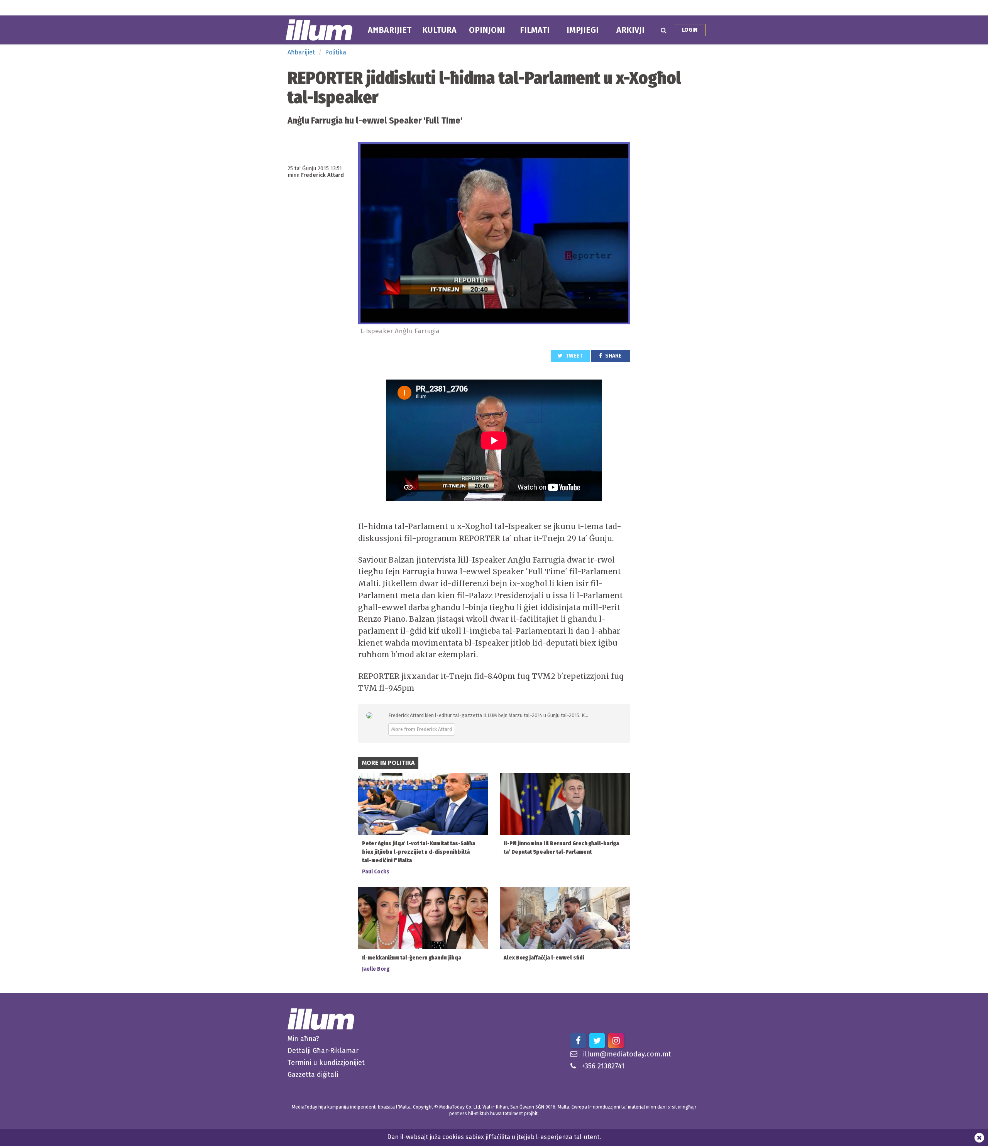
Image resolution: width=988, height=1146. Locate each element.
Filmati (535, 30)
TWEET (574, 356)
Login (689, 30)
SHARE (613, 356)
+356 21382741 (603, 1066)
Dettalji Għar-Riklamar (323, 1050)
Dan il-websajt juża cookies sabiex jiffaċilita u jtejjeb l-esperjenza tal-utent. (494, 1137)
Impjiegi (583, 30)
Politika (335, 52)
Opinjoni (487, 30)
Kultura (439, 30)
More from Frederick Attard (421, 729)
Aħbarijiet (389, 30)
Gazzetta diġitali (313, 1074)
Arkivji (630, 30)
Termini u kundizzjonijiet (326, 1062)
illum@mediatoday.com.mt (627, 1054)
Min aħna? (303, 1038)
